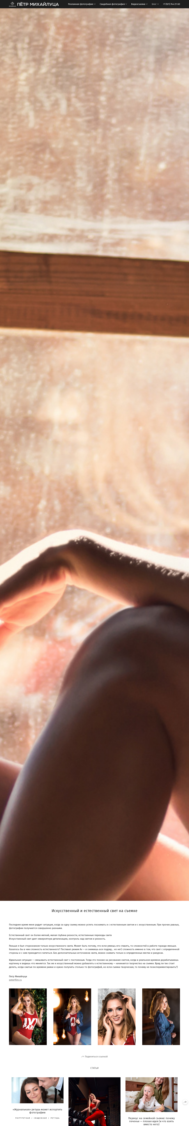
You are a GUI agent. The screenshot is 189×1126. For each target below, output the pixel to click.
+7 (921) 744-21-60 (171, 4)
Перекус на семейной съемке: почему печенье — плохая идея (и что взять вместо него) (151, 1121)
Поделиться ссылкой (96, 1056)
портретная (22, 1118)
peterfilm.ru (15, 979)
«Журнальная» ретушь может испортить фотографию (37, 1111)
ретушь (55, 1118)
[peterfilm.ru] (34, 4)
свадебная (40, 1118)
